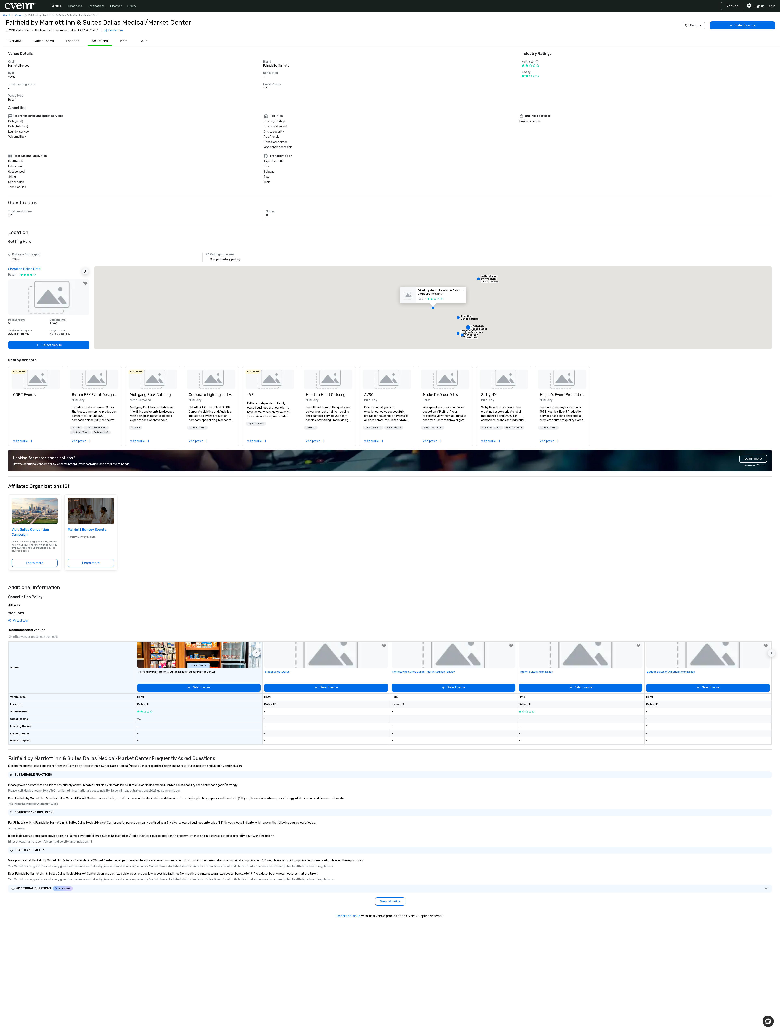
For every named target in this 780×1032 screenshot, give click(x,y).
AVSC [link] (369, 394)
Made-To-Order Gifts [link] (440, 394)
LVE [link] (250, 394)
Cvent (6, 15)
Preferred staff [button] (101, 432)
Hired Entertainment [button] (96, 427)
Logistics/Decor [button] (80, 432)
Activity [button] (76, 427)
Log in (771, 6)
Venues (56, 6)
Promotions (74, 6)
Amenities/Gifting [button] (433, 427)
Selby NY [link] (488, 394)
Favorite (695, 25)
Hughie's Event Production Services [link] (562, 394)
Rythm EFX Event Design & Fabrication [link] (94, 394)
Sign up (759, 6)
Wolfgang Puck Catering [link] (150, 394)
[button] (433, 307)
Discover (116, 6)
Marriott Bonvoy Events (87, 530)
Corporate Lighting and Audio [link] (211, 394)
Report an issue (348, 916)
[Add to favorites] (85, 283)
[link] (36, 379)
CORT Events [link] (24, 394)
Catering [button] (135, 427)
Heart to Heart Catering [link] (326, 394)
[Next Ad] (85, 271)
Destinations (96, 6)
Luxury (131, 6)
